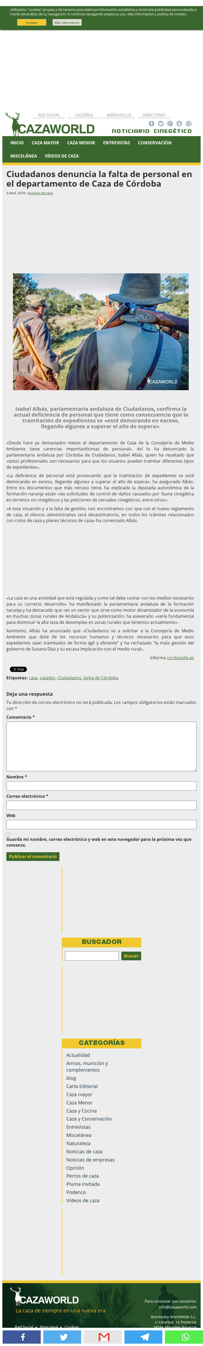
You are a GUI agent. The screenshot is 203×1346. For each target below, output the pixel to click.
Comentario (20, 717)
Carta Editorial (82, 1086)
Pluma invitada (83, 1184)
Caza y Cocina (81, 1111)
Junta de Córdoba (101, 678)
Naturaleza (78, 1143)
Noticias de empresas (90, 1159)
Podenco (76, 1192)
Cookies (72, 1327)
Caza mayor (79, 1094)
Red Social (49, 115)
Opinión (75, 1168)
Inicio (17, 143)
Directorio (153, 115)
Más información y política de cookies (156, 14)
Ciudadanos (69, 678)
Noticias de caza (40, 193)
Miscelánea (23, 156)
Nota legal (49, 1327)
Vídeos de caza (62, 156)
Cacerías (84, 115)
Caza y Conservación (89, 1118)
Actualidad (78, 1055)
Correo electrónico (27, 796)
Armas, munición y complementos (87, 1066)
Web (10, 815)
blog (71, 1078)
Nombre (16, 777)
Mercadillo (119, 115)
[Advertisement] (101, 70)
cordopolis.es (180, 658)
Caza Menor (81, 143)
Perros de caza (82, 1176)
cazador (48, 678)
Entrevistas (116, 143)
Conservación (155, 143)
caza (33, 678)
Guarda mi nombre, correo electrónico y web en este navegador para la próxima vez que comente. (98, 842)
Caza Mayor (45, 143)
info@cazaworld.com (178, 1307)
